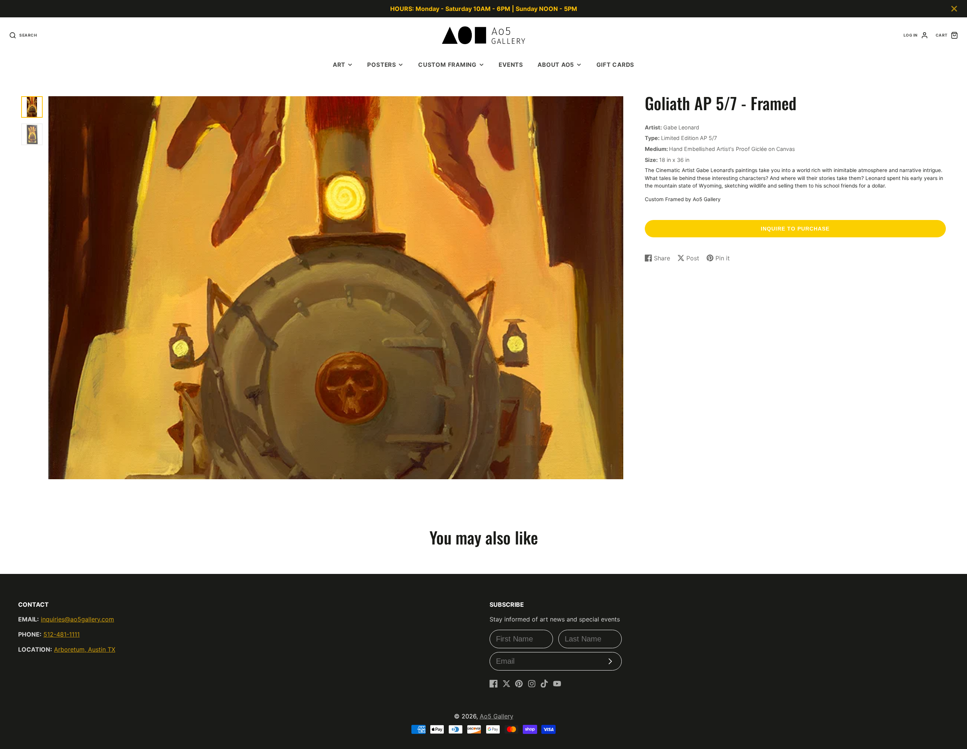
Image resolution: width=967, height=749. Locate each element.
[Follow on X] (506, 684)
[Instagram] (532, 684)
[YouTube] (557, 684)
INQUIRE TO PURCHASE (795, 229)
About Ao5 (556, 64)
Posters (381, 64)
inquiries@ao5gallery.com (77, 619)
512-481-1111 (61, 634)
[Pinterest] (519, 684)
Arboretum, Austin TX (84, 649)
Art (339, 64)
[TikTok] (544, 684)
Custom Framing (447, 64)
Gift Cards (615, 64)
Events (511, 64)
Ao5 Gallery (496, 716)
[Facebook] (494, 684)
